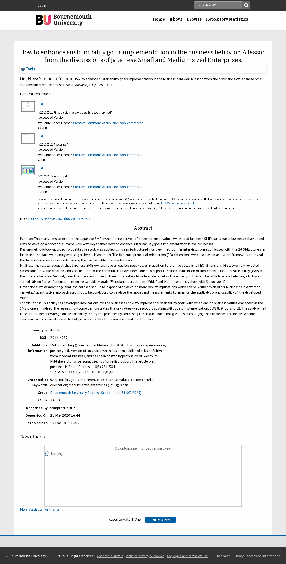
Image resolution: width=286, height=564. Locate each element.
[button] (160, 520)
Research (223, 555)
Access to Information (263, 555)
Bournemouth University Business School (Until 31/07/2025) (95, 392)
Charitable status (110, 555)
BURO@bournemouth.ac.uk (178, 203)
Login (42, 5)
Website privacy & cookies (145, 555)
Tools (30, 69)
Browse (194, 19)
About (175, 19)
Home (159, 19)
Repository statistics (227, 19)
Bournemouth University (64, 20)
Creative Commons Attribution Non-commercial (109, 122)
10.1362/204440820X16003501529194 (59, 218)
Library (238, 555)
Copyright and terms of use (187, 555)
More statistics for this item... (42, 509)
